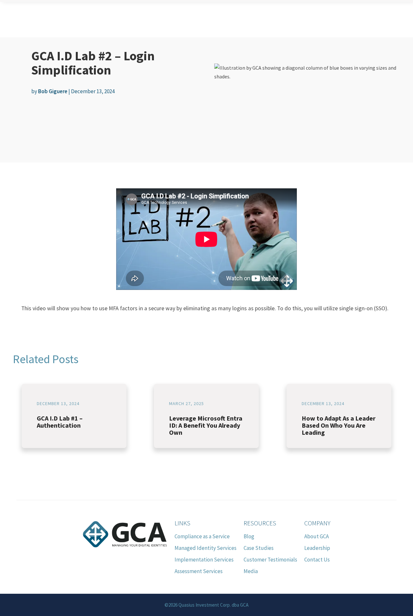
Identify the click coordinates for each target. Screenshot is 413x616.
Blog (249, 536)
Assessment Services (199, 571)
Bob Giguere (52, 91)
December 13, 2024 (58, 403)
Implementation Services (204, 559)
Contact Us (317, 559)
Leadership (317, 547)
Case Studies (259, 547)
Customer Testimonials (270, 559)
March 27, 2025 (186, 403)
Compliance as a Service (202, 536)
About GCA (316, 536)
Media (251, 571)
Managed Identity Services (206, 547)
